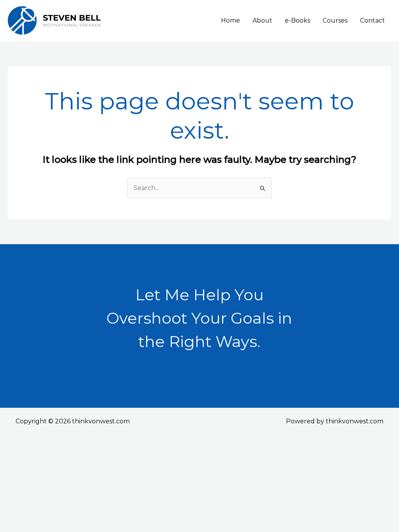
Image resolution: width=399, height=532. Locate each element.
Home (230, 20)
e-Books (297, 20)
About (262, 20)
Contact (372, 20)
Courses (335, 20)
